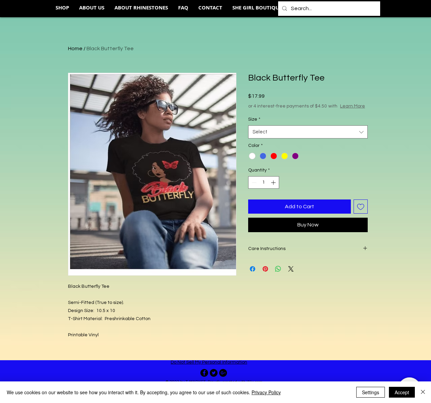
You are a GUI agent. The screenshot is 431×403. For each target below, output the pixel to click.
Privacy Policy (266, 392)
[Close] (423, 392)
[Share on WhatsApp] (278, 269)
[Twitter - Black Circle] (214, 373)
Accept (402, 392)
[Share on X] (291, 269)
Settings (370, 392)
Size (254, 119)
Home (75, 48)
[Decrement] (253, 182)
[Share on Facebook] (252, 269)
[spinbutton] (264, 182)
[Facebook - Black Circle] (204, 373)
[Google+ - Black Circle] (223, 373)
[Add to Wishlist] (361, 206)
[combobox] (308, 131)
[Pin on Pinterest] (265, 269)
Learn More (352, 106)
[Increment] (274, 182)
